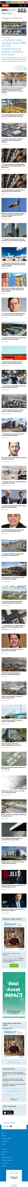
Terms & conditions (6, 1160)
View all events (8, 1094)
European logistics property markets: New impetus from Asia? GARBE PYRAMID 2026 (14, 1074)
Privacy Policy (5, 1163)
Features (3, 1135)
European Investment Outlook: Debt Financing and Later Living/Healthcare (13, 1080)
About (3, 1154)
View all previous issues (14, 1062)
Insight (3, 2)
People (3, 1144)
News (3, 1133)
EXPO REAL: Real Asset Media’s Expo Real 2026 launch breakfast (14, 1085)
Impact (9, 2)
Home (3, 13)
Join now (14, 965)
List (15, 68)
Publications (4, 1141)
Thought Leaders (6, 1138)
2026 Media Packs (6, 1157)
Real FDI (15, 2)
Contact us (4, 1152)
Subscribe (5, 5)
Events (21, 2)
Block (22, 68)
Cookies (3, 1166)
